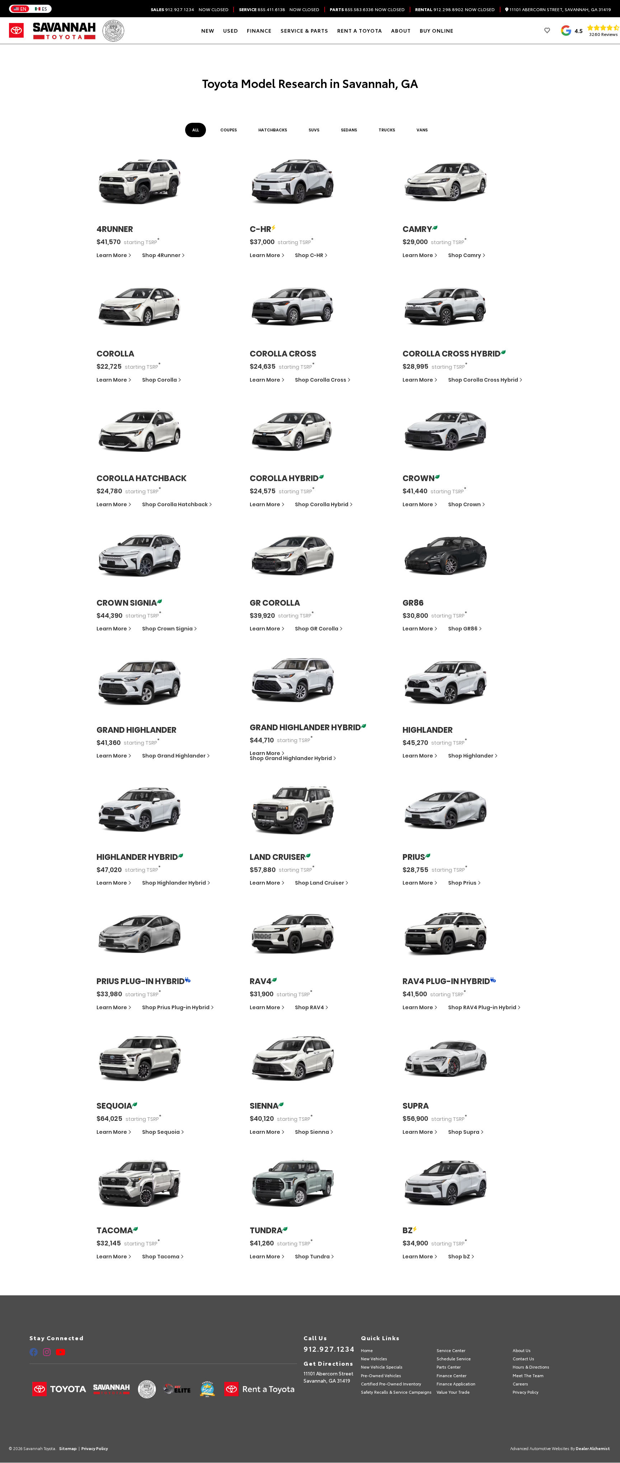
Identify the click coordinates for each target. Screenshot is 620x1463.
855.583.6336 (352, 9)
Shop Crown (464, 504)
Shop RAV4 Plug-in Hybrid (482, 1007)
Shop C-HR (309, 255)
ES (44, 8)
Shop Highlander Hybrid (174, 882)
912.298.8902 (439, 9)
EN (23, 8)
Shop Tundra (312, 1256)
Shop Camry (464, 255)
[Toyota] (16, 30)
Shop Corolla (159, 379)
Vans (422, 130)
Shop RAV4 (309, 1007)
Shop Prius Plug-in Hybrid (176, 1007)
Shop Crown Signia (167, 628)
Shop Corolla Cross (320, 379)
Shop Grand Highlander (174, 755)
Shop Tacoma (160, 1256)
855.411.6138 (262, 9)
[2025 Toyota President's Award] (113, 30)
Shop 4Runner (161, 255)
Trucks (387, 130)
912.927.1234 (172, 9)
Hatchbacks (272, 130)
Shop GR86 (463, 628)
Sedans (349, 130)
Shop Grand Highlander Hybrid (291, 758)
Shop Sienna (312, 1131)
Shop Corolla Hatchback (175, 504)
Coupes (228, 130)
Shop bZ (459, 1256)
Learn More (112, 255)
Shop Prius (462, 882)
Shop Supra (463, 1131)
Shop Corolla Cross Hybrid (483, 379)
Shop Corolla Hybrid (321, 504)
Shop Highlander (470, 755)
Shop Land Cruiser (319, 882)
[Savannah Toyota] (64, 30)
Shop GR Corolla (316, 628)
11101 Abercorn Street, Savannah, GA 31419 (559, 9)
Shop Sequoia (161, 1131)
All (195, 130)
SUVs (314, 130)
